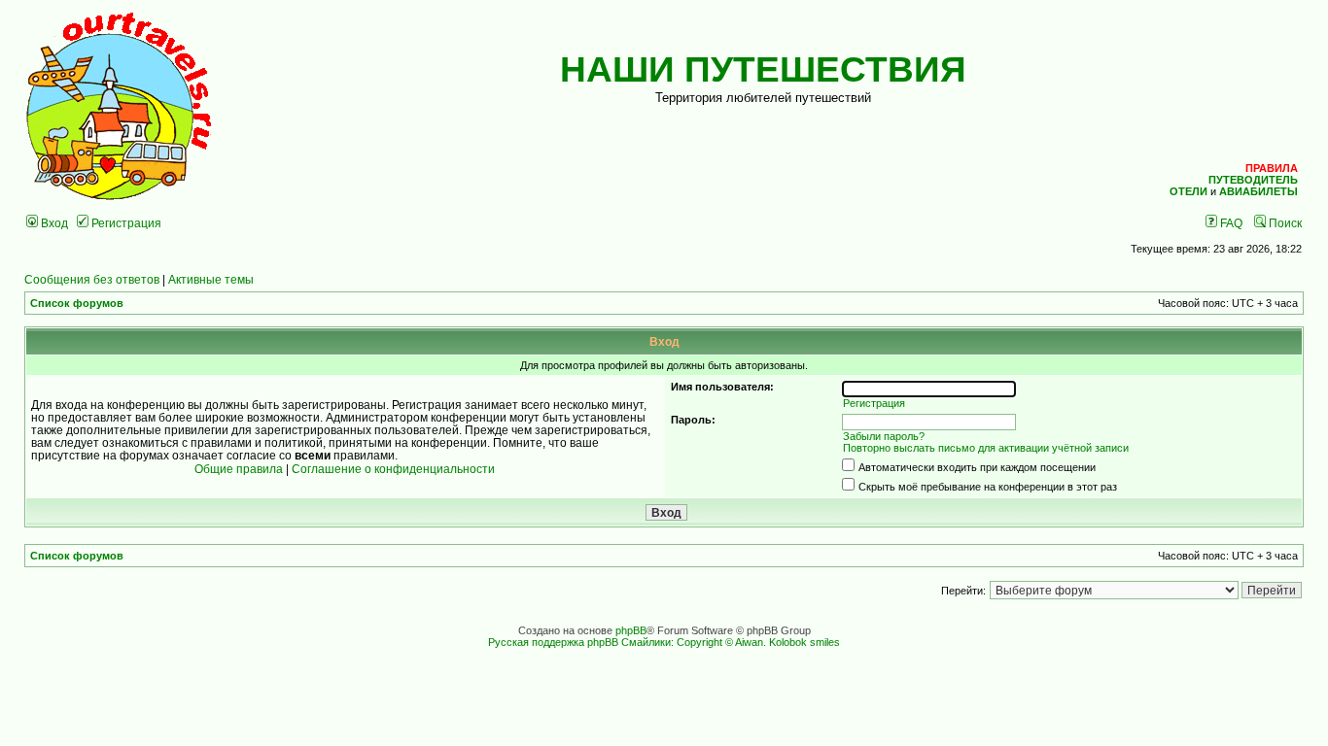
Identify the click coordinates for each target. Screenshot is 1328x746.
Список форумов (76, 303)
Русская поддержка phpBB (553, 642)
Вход (53, 223)
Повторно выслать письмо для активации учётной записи (986, 448)
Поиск (1284, 223)
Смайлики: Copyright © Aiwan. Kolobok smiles (730, 642)
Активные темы (211, 279)
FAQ (1229, 223)
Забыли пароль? (884, 436)
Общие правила (238, 468)
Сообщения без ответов (91, 279)
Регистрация (124, 223)
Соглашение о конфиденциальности (393, 468)
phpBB (631, 630)
